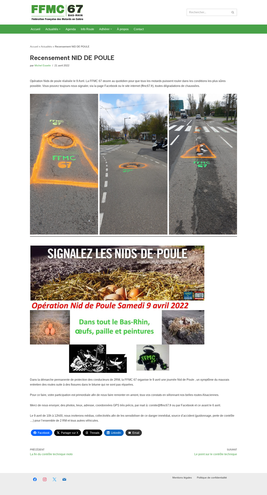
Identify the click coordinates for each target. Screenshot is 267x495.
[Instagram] (45, 479)
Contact (139, 29)
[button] (59, 29)
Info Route (87, 29)
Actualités (46, 46)
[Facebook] (35, 479)
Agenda (71, 29)
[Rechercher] (233, 12)
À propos (123, 29)
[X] (54, 479)
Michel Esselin (43, 65)
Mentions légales (182, 477)
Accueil (35, 29)
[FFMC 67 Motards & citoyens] (57, 12)
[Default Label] (64, 479)
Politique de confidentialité (212, 477)
